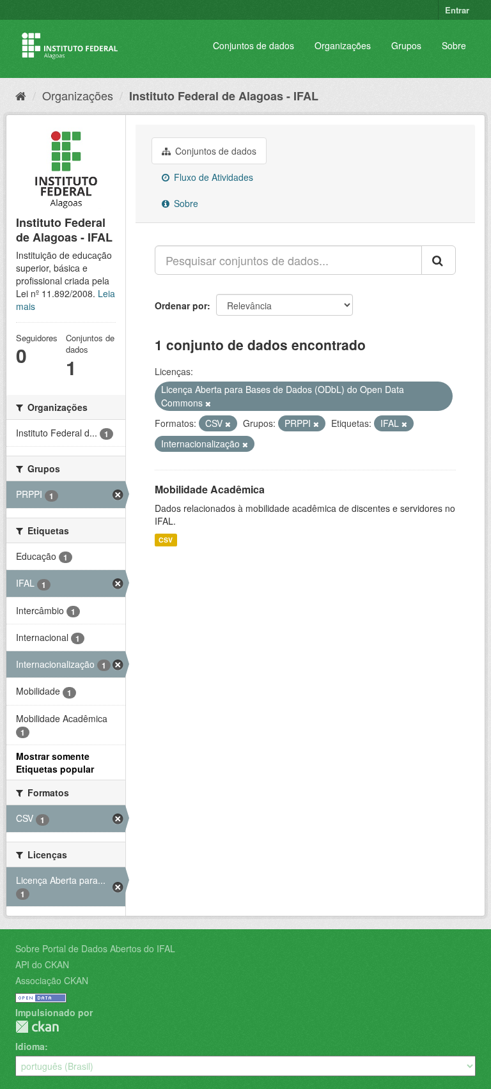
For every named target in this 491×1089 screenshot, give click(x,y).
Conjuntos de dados (253, 45)
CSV (166, 539)
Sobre (454, 45)
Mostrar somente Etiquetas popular (55, 762)
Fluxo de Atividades (212, 177)
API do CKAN (42, 964)
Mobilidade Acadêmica (210, 489)
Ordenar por (181, 305)
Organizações (343, 45)
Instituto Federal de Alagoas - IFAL (223, 96)
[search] (438, 260)
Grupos (406, 45)
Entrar (457, 10)
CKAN (37, 1026)
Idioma (30, 1046)
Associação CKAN (51, 980)
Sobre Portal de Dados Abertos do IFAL (95, 948)
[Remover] (208, 403)
